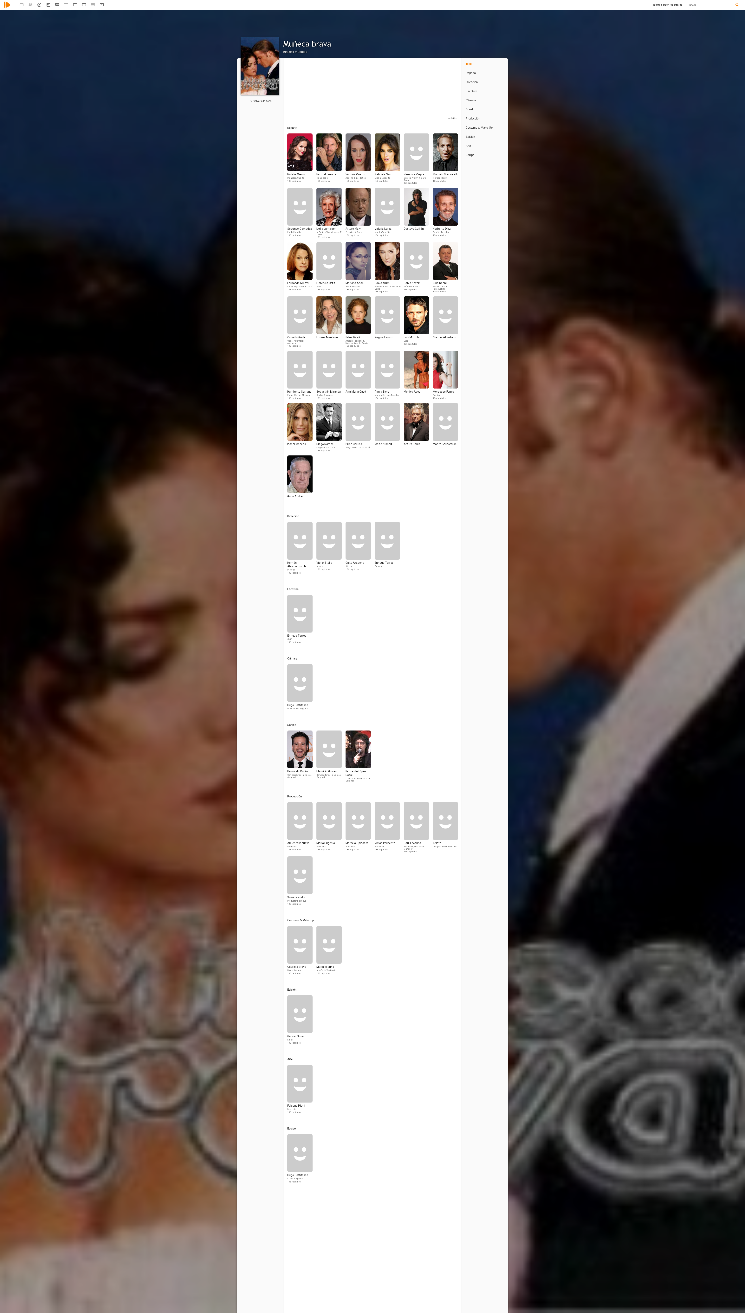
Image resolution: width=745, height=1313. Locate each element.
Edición (470, 136)
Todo (469, 63)
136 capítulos (294, 181)
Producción (473, 118)
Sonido (470, 109)
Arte (468, 145)
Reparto (471, 72)
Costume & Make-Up (479, 127)
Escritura (471, 91)
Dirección (472, 82)
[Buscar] (737, 5)
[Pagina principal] (7, 7)
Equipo (470, 155)
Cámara (471, 100)
